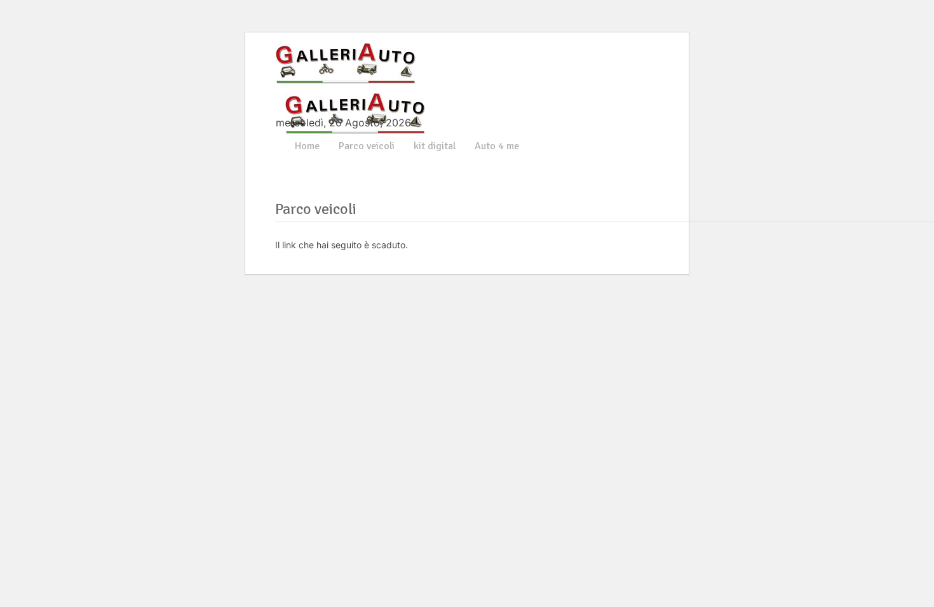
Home (307, 146)
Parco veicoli (367, 146)
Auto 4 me (497, 146)
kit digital (435, 146)
